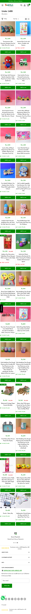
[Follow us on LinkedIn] (22, 599)
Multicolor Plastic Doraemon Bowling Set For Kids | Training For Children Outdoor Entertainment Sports (23, 258)
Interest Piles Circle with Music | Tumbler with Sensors (23, 43)
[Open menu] (2, 5)
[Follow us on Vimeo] (18, 599)
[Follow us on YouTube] (15, 599)
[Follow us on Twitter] (6, 599)
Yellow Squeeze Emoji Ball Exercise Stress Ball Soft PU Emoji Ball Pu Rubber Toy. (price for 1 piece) (23, 480)
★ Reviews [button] (1, 308)
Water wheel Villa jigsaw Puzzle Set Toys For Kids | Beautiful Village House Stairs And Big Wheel (23, 406)
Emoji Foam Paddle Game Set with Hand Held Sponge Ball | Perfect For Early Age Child (8, 294)
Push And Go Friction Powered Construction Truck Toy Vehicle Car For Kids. (23, 78)
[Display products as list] (28, 19)
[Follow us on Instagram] (9, 599)
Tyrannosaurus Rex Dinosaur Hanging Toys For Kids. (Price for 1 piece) (8, 43)
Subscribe (7, 585)
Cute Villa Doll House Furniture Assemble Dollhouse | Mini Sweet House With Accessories (23, 150)
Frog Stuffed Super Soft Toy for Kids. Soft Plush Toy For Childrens (23, 222)
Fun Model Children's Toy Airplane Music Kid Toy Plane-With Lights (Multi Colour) (8, 186)
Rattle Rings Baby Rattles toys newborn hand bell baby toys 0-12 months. (23, 328)
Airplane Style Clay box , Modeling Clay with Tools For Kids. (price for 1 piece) (8, 222)
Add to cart (8, 52)
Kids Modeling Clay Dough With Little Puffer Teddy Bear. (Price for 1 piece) (23, 293)
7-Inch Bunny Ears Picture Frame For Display (8, 439)
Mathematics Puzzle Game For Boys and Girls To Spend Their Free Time (23, 515)
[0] (28, 5)
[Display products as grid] (26, 19)
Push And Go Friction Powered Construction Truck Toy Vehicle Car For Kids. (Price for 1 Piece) (8, 113)
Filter (5, 18)
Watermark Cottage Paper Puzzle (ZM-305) (8, 404)
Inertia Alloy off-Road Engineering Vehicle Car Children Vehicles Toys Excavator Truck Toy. (8, 150)
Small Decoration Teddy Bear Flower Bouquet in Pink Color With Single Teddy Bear (8, 480)
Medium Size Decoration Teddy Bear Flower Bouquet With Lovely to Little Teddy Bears (8, 257)
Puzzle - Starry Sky (8, 513)
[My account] (24, 5)
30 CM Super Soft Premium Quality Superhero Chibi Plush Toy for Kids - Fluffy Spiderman (8, 78)
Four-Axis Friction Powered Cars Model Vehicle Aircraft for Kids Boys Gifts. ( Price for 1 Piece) (8, 329)
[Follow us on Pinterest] (12, 599)
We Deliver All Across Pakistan (15, 1)
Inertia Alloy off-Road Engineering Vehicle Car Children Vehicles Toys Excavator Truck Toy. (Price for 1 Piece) (23, 114)
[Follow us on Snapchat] (25, 599)
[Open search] (21, 5)
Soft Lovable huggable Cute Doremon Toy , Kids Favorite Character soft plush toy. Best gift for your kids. (23, 187)
